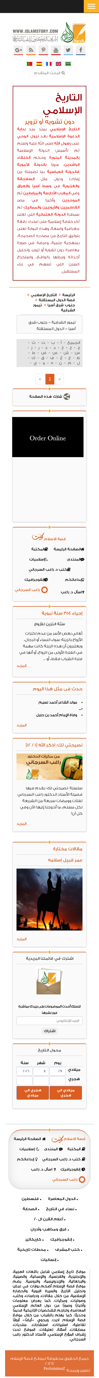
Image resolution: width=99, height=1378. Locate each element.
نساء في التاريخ (60, 1209)
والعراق (23, 186)
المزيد (21, 666)
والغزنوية (70, 186)
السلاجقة (26, 179)
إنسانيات (48, 1260)
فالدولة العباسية (63, 172)
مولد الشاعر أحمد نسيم (58, 702)
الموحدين (70, 200)
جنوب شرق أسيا (61, 305)
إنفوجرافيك (61, 1239)
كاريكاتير (33, 1239)
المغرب (63, 193)
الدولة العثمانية (50, 214)
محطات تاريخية (31, 1249)
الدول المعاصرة (61, 1199)
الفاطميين (69, 207)
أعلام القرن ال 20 (48, 1219)
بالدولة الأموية (31, 165)
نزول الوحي (28, 136)
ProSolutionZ (57, 1369)
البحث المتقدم (47, 73)
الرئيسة (68, 295)
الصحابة (30, 1209)
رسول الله (62, 143)
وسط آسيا (41, 186)
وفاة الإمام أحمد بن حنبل (56, 715)
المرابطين (31, 193)
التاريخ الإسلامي (64, 129)
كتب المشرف (67, 1249)
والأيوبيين (50, 207)
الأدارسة (49, 193)
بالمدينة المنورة (64, 157)
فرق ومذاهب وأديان (48, 1229)
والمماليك (32, 207)
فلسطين (30, 1199)
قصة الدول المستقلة (57, 300)
